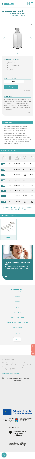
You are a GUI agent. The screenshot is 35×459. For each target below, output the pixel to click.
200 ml (3, 201)
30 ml (3, 180)
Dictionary (17, 312)
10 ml (3, 164)
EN (16, 339)
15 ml (3, 169)
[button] (4, 38)
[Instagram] (33, 353)
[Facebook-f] (33, 350)
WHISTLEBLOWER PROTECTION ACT (17, 322)
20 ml (3, 175)
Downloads (17, 302)
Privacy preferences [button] (17, 349)
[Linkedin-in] (33, 346)
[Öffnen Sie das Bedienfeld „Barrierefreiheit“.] (4, 455)
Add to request (10, 87)
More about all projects (10, 373)
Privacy (17, 333)
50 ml (3, 185)
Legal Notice (17, 328)
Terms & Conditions (17, 317)
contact (17, 296)
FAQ (17, 307)
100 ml (3, 191)
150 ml (3, 196)
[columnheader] (3, 158)
